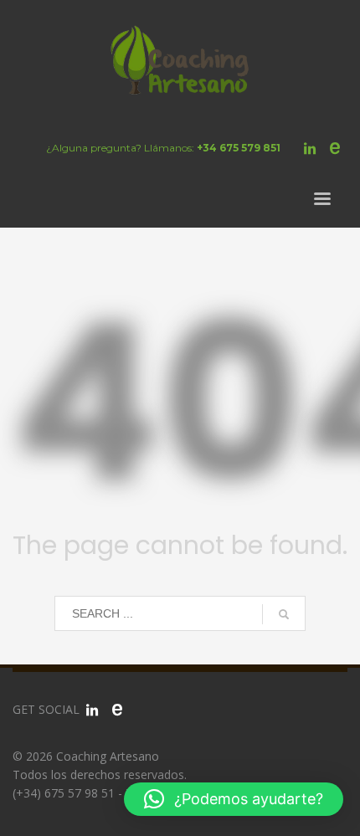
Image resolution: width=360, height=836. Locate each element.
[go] (284, 614)
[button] (233, 799)
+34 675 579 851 (238, 147)
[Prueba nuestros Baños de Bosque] (117, 709)
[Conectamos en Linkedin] (92, 709)
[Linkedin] (309, 148)
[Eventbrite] (334, 148)
